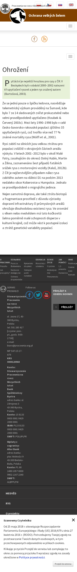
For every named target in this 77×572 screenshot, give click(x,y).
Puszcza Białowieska (16, 265)
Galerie (71, 267)
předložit (67, 307)
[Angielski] (71, 5)
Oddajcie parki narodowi (28, 273)
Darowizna (63, 273)
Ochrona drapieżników (16, 278)
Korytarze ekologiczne (15, 271)
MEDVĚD (11, 493)
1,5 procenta (62, 267)
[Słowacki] (60, 5)
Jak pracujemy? (5, 271)
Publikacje (72, 263)
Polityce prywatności (32, 557)
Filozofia (3, 266)
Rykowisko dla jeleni (28, 265)
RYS (8, 503)
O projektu (12, 513)
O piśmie (51, 266)
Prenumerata (52, 276)
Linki (70, 271)
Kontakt (71, 274)
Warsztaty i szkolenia (40, 265)
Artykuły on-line (52, 271)
